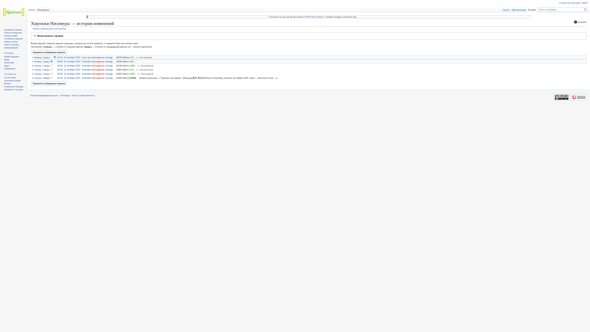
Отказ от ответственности (83, 96)
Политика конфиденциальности (44, 96)
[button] (308, 36)
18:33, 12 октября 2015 (68, 78)
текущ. (38, 61)
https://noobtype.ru (318, 17)
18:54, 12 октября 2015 (68, 65)
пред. (46, 57)
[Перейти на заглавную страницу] (13, 12)
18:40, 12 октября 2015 (68, 69)
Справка (582, 22)
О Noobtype (65, 96)
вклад (109, 57)
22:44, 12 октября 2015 (68, 57)
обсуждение (98, 57)
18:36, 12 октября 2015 (68, 74)
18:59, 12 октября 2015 (68, 61)
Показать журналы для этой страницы (49, 29)
